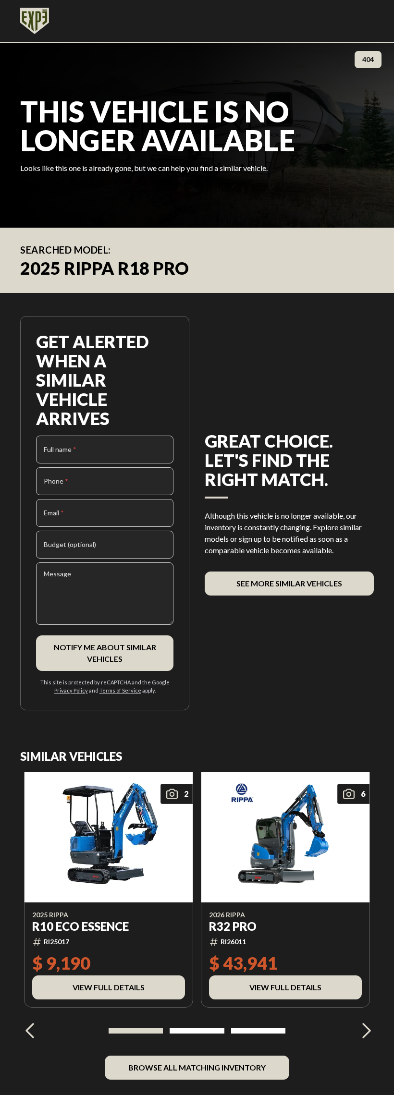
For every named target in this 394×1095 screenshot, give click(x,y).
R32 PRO (233, 926)
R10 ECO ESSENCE (80, 926)
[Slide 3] (258, 1031)
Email (54, 513)
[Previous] (29, 1030)
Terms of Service (120, 690)
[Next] (364, 1030)
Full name (60, 449)
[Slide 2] (197, 1031)
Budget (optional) (70, 544)
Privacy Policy (71, 690)
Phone (56, 481)
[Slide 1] (136, 1031)
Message (57, 574)
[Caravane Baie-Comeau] (34, 21)
